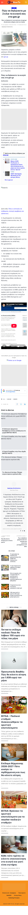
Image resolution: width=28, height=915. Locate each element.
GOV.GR (5, 155)
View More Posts (14, 490)
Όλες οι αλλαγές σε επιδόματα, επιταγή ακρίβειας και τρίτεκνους (12, 211)
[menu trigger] (2, 2)
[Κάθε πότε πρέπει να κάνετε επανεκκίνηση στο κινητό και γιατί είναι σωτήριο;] (14, 844)
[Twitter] (21, 404)
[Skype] (24, 531)
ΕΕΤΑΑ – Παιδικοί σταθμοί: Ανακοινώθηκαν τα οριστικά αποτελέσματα (11, 722)
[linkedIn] (24, 404)
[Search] (26, 2)
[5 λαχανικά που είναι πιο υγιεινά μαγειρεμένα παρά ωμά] (5, 587)
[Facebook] (17, 404)
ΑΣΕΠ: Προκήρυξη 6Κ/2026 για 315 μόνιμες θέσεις (16, 175)
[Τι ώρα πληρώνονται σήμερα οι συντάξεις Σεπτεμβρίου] (5, 568)
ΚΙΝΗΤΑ (15, 399)
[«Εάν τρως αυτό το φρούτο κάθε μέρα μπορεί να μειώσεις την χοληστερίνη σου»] (5, 595)
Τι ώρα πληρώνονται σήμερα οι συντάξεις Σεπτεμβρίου (15, 567)
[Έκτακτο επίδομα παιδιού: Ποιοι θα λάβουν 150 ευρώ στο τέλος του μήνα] (14, 618)
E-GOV (14, 8)
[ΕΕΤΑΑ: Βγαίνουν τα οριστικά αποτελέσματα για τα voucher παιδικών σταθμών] (14, 799)
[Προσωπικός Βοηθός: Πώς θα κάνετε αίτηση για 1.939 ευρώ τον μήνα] (14, 660)
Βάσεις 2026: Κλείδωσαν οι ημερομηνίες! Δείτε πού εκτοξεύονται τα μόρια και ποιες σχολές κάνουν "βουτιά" (18, 165)
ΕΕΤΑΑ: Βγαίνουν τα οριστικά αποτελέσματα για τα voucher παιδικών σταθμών (13, 817)
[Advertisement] (14, 119)
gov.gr (6, 57)
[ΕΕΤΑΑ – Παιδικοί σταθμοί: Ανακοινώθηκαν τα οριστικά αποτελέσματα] (14, 705)
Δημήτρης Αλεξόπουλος (7, 26)
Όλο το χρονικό (9, 180)
